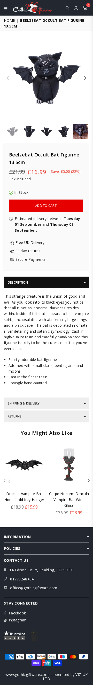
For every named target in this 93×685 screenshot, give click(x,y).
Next (85, 78)
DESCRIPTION (18, 282)
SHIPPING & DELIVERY (24, 403)
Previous (8, 78)
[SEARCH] (67, 8)
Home (9, 20)
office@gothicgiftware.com (33, 587)
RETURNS (15, 416)
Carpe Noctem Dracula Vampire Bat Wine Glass (69, 499)
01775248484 (22, 579)
